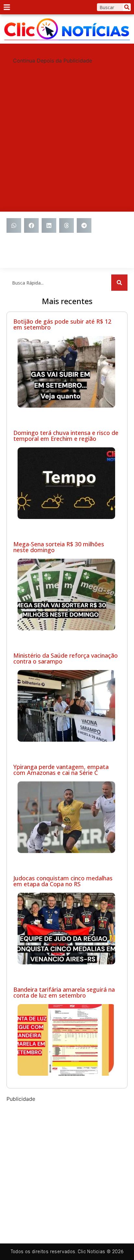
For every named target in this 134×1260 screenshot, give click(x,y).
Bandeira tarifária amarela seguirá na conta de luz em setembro (64, 992)
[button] (14, 225)
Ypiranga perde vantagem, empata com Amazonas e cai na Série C (61, 770)
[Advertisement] (67, 131)
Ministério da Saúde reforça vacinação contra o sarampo (65, 658)
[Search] (127, 7)
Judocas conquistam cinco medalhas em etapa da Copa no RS (63, 881)
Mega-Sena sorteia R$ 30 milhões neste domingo (58, 547)
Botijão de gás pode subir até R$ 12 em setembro (62, 324)
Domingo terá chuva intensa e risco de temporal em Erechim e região (65, 435)
